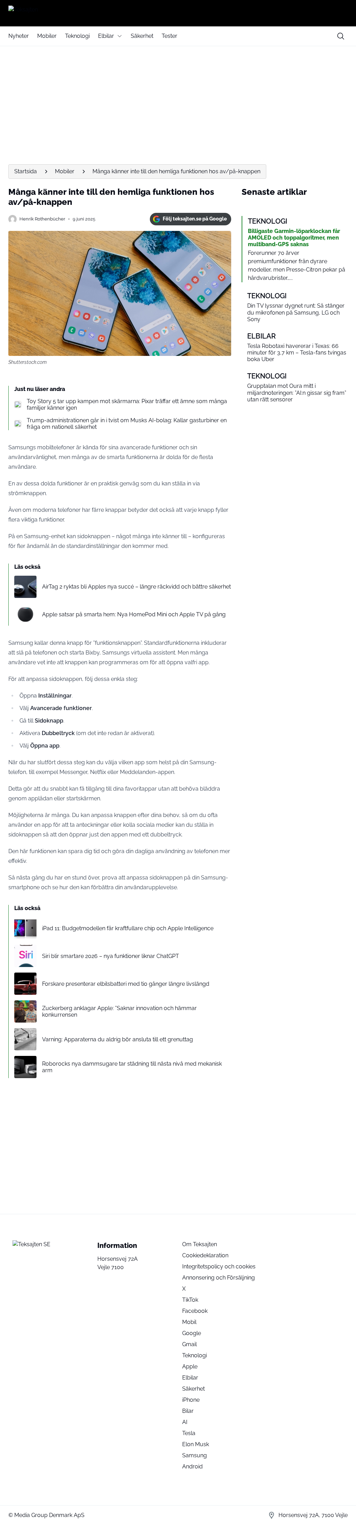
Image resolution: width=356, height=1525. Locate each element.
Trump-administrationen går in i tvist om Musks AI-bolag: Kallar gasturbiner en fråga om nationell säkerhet (127, 423)
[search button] (341, 36)
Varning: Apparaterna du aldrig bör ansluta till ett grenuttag (117, 1039)
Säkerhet (142, 36)
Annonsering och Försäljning (218, 1277)
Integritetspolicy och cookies (219, 1266)
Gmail (189, 1344)
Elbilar (106, 36)
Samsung (194, 1455)
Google (191, 1333)
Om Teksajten (199, 1244)
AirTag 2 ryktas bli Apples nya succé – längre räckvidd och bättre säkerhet (136, 586)
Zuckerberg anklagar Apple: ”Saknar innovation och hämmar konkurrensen (119, 1011)
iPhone (191, 1400)
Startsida (25, 171)
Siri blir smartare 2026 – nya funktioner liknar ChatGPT (110, 956)
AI (184, 1422)
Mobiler (47, 36)
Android (192, 1466)
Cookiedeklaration (205, 1255)
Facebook (195, 1311)
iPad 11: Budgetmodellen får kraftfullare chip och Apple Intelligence (127, 928)
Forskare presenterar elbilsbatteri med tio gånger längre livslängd (125, 984)
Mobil (189, 1322)
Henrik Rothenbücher (42, 219)
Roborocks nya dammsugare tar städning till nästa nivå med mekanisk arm (132, 1067)
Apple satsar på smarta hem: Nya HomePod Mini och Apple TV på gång (134, 614)
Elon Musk (195, 1444)
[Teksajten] (178, 13)
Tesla (188, 1433)
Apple (189, 1366)
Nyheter (18, 36)
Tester (169, 36)
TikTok (190, 1300)
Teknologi (77, 36)
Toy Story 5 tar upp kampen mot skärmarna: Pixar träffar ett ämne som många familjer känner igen (127, 404)
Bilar (188, 1411)
